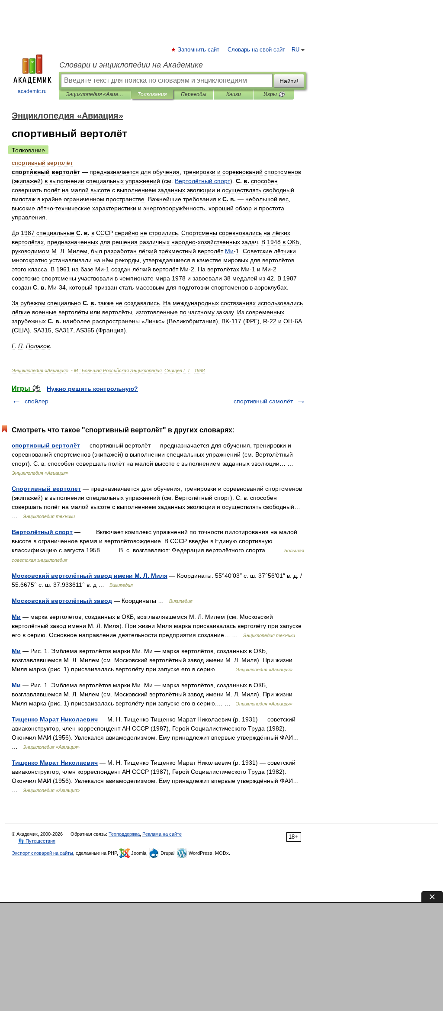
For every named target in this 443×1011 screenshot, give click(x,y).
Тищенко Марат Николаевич (55, 719)
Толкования (152, 94)
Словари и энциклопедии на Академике (131, 65)
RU (295, 50)
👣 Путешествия (36, 841)
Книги (233, 94)
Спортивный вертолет (46, 488)
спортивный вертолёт (46, 445)
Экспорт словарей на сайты (42, 853)
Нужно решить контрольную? (92, 388)
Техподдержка (124, 834)
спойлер (36, 401)
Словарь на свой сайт (256, 50)
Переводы (193, 94)
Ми (16, 616)
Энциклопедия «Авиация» (95, 94)
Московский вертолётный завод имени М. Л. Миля (89, 575)
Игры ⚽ (274, 94)
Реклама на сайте (162, 834)
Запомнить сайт (199, 50)
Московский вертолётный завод (62, 600)
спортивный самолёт (263, 401)
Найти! (289, 80)
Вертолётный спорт (42, 531)
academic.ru (32, 91)
